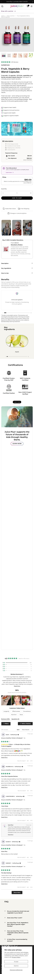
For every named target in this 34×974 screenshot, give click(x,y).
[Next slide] (31, 228)
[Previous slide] (2, 228)
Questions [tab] (15, 719)
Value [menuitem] (21, 714)
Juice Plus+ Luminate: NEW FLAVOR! (17, 1)
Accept (16, 961)
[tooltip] (22, 674)
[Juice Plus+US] (17, 6)
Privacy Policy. (16, 957)
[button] (2, 6)
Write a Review (27, 724)
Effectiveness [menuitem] (16, 711)
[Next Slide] (31, 700)
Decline (16, 966)
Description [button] (4, 263)
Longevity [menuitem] (6, 711)
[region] (17, 34)
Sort (18, 729)
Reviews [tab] (5, 719)
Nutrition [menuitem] (14, 714)
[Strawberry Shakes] (6, 249)
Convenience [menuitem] (27, 711)
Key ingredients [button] (6, 268)
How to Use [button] (5, 273)
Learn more (17, 402)
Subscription (8, 141)
